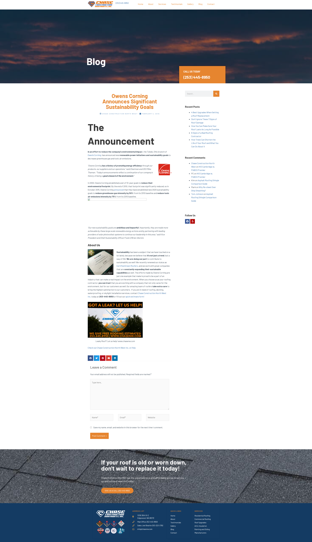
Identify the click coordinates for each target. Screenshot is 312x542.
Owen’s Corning (94, 155)
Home (140, 4)
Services (162, 4)
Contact (211, 4)
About (150, 4)
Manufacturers (200, 533)
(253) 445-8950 (122, 3)
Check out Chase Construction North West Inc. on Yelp (112, 347)
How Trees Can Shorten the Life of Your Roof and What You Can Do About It (204, 143)
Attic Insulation (201, 526)
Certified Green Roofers (127, 266)
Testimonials (176, 4)
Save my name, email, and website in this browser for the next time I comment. (128, 427)
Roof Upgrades (200, 522)
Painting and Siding (202, 529)
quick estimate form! (135, 296)
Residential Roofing (202, 516)
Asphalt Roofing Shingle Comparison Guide (203, 197)
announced (119, 189)
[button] (90, 358)
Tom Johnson (197, 194)
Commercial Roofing (203, 519)
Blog (200, 4)
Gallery (190, 4)
